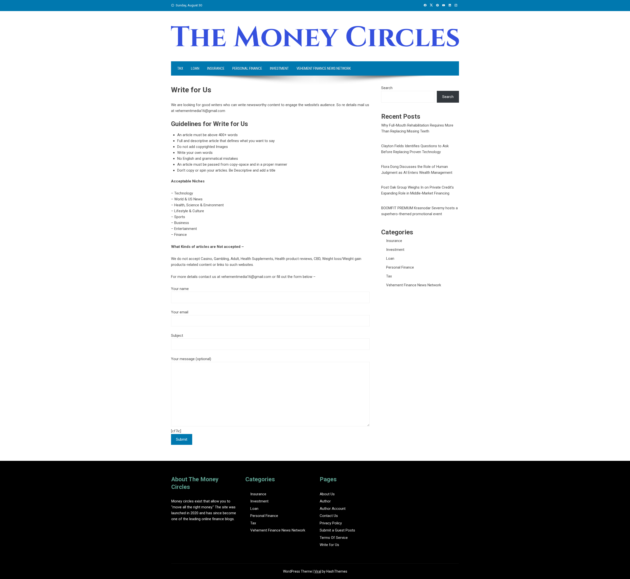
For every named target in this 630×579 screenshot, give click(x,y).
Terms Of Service (334, 537)
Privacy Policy (331, 523)
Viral (317, 571)
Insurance (215, 68)
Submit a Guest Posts (337, 530)
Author (325, 501)
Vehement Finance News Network (324, 68)
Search (387, 88)
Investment (279, 68)
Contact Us (329, 516)
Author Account (333, 508)
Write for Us (329, 545)
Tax (180, 68)
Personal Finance (247, 68)
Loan (195, 68)
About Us (327, 494)
